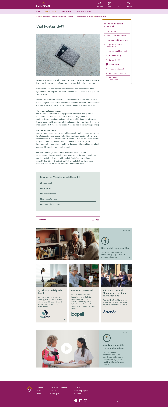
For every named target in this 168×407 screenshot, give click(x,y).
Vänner (53, 390)
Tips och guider (83, 11)
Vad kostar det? (114, 64)
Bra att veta (50, 11)
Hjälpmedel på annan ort (118, 73)
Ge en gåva (55, 393)
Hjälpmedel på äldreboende (114, 78)
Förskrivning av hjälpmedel (117, 51)
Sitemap (119, 402)
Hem (39, 16)
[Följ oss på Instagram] (85, 400)
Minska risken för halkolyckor (118, 40)
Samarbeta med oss (58, 387)
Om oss (40, 387)
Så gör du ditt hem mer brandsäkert (115, 45)
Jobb (39, 393)
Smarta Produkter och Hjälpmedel (63, 16)
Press (39, 390)
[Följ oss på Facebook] (75, 400)
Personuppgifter (81, 390)
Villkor (77, 387)
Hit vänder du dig (115, 55)
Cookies (77, 393)
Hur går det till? (114, 60)
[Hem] (43, 4)
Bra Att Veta (46, 16)
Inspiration (66, 11)
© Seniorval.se (128, 402)
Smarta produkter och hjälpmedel (113, 25)
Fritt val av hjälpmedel (117, 69)
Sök (38, 11)
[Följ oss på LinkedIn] (80, 400)
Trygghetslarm (112, 31)
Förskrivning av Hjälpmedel (84, 16)
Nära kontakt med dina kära (117, 35)
